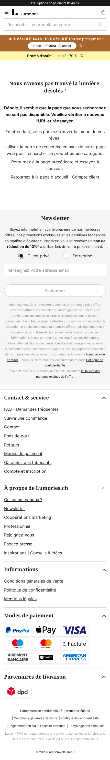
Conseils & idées (46, 553)
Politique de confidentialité (30, 590)
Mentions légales (20, 598)
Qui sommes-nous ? (23, 499)
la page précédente (54, 162)
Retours (11, 445)
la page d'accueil (51, 177)
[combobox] (55, 24)
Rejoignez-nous (19, 535)
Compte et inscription (25, 471)
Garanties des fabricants (27, 462)
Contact (12, 427)
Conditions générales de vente (33, 581)
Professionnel (17, 526)
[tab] (55, 435)
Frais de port (16, 436)
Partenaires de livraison (35, 677)
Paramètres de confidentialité (41, 711)
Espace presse (18, 544)
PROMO (52, 46)
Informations (21, 569)
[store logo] (28, 12)
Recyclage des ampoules (86, 726)
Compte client (85, 177)
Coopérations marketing (27, 517)
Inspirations (15, 553)
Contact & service (26, 398)
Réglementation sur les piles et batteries (36, 726)
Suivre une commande (25, 418)
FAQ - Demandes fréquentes (31, 409)
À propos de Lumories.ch (36, 488)
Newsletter (14, 508)
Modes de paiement (23, 453)
